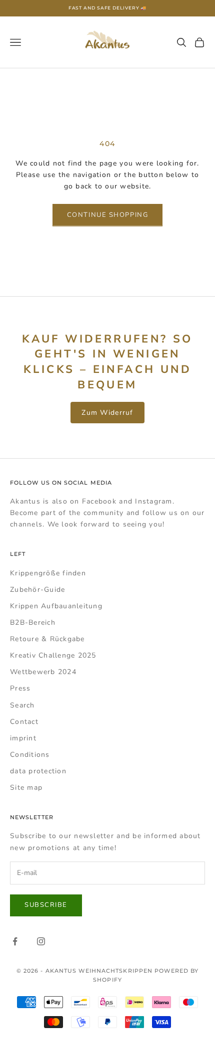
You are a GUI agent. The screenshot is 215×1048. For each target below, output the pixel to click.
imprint (23, 738)
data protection (38, 771)
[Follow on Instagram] (41, 941)
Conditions (30, 754)
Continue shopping (107, 214)
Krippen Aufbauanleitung (56, 606)
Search (22, 705)
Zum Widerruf (107, 412)
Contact (24, 721)
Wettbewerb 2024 (43, 672)
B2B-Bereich (33, 622)
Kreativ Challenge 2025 (53, 655)
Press (20, 688)
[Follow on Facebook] (15, 941)
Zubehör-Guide (37, 589)
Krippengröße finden (48, 573)
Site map (26, 787)
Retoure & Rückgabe (47, 639)
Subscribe (46, 904)
